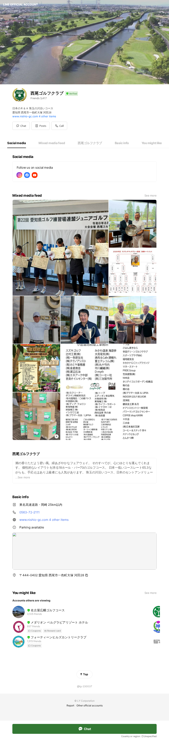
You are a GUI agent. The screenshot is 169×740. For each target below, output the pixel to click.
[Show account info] (71, 93)
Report (70, 705)
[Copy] (86, 575)
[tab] (16, 143)
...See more (22, 477)
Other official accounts (89, 705)
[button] (40, 126)
